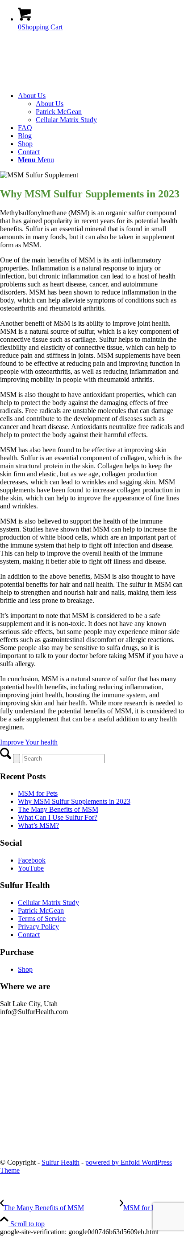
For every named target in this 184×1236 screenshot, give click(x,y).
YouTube (31, 868)
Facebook (32, 860)
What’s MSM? (38, 825)
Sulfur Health (60, 1162)
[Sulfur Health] (67, 80)
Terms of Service (42, 918)
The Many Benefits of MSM (58, 809)
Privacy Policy (38, 926)
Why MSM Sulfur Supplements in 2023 (74, 801)
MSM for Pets (38, 793)
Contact (29, 934)
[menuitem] (101, 108)
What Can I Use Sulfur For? (57, 817)
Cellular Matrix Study (48, 902)
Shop (25, 969)
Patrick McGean (41, 910)
